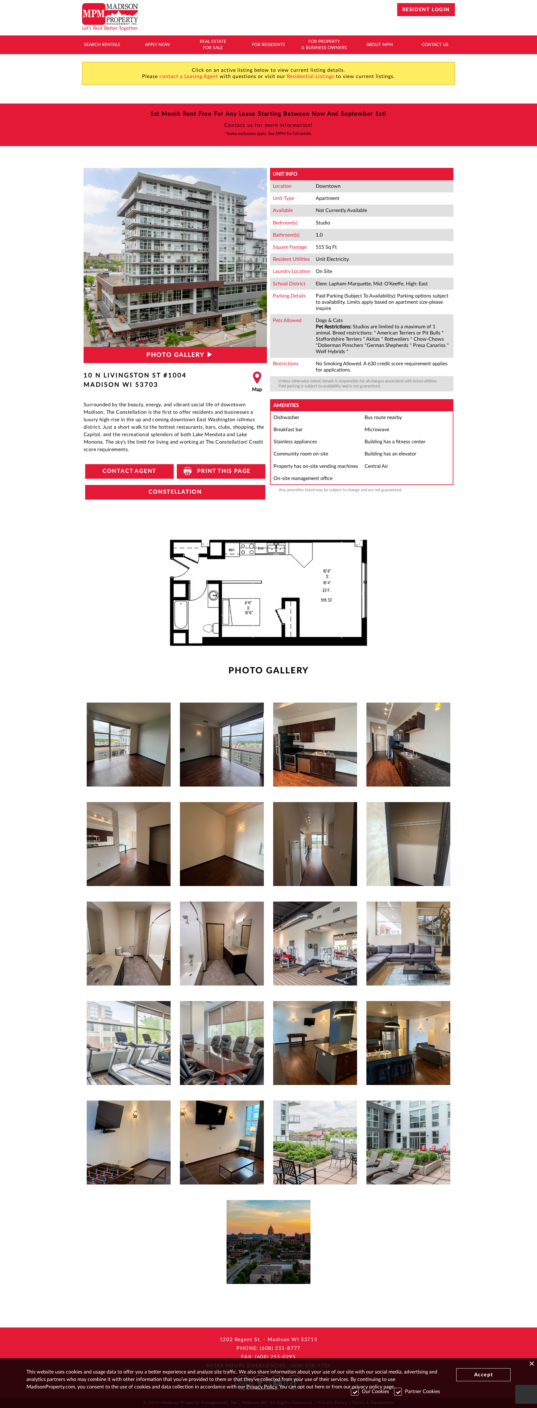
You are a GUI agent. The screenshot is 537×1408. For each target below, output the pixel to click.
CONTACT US (435, 45)
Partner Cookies (422, 1391)
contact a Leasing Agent (188, 76)
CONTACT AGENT (129, 471)
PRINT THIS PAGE (221, 471)
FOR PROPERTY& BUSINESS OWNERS (324, 44)
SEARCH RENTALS (102, 45)
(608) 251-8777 (280, 1348)
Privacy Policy (261, 1386)
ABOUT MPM (379, 45)
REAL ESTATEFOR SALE (213, 44)
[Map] (257, 382)
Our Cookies (375, 1391)
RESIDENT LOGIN (426, 9)
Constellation (175, 492)
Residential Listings (310, 76)
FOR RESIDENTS (268, 45)
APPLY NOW (157, 45)
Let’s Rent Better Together (110, 28)
